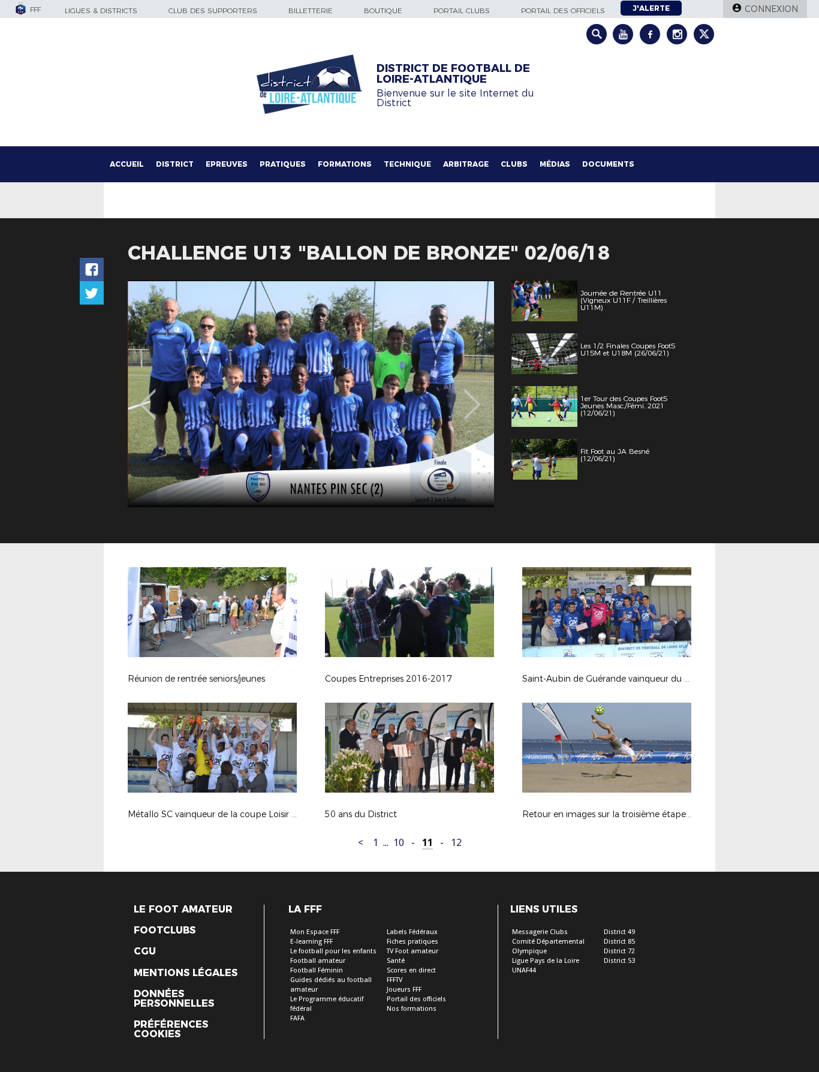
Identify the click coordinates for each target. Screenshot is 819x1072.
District (175, 163)
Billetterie (310, 10)
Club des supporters (212, 10)
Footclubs (164, 930)
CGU (145, 951)
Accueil (127, 163)
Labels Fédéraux (412, 932)
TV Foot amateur (412, 951)
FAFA (297, 1018)
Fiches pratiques (412, 941)
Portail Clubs (461, 10)
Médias (555, 163)
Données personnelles (174, 998)
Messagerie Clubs (540, 932)
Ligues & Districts (101, 10)
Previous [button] (147, 396)
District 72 (619, 951)
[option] (311, 394)
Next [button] (472, 396)
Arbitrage (466, 163)
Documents (608, 163)
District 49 (619, 932)
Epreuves (227, 163)
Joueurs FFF (404, 989)
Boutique (383, 10)
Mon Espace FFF (314, 932)
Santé (396, 961)
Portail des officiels (563, 10)
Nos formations (411, 1009)
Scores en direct (411, 970)
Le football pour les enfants (333, 951)
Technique (407, 163)
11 (427, 842)
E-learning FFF (311, 941)
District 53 (619, 961)
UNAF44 (524, 970)
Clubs (514, 163)
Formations (345, 163)
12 (456, 842)
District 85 (619, 941)
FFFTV (394, 980)
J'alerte (651, 8)
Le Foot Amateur (183, 909)
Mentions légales (185, 973)
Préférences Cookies (171, 1029)
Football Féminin (316, 970)
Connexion (771, 9)
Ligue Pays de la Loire (545, 961)
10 (398, 842)
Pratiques (283, 163)
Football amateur (317, 961)
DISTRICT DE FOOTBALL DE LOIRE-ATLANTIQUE (453, 74)
